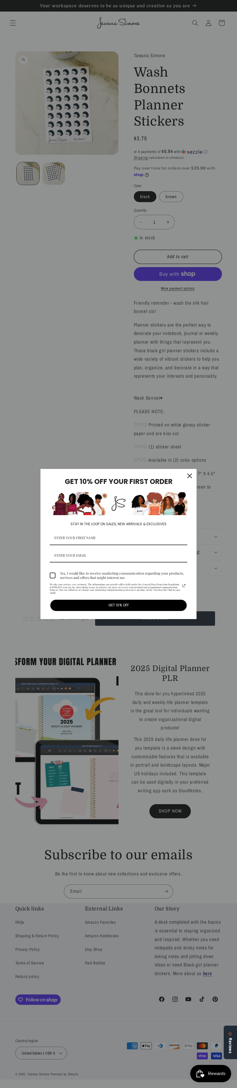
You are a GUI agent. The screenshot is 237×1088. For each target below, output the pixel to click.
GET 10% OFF (118, 605)
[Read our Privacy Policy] (183, 585)
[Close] (190, 476)
